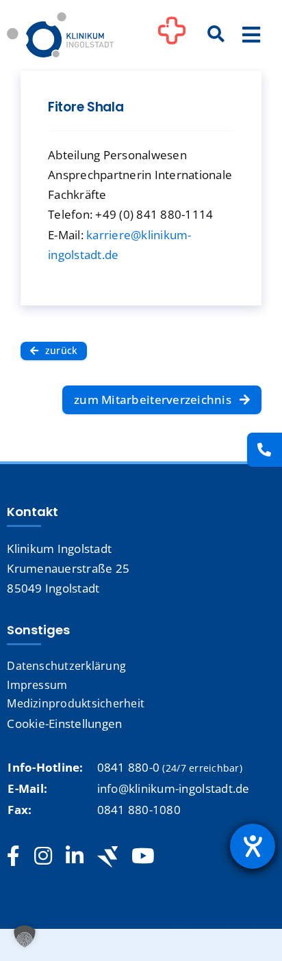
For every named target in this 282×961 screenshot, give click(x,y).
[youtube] (142, 856)
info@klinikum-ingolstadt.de (173, 788)
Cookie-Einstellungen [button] (64, 723)
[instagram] (43, 856)
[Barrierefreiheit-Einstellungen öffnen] (252, 846)
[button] (24, 936)
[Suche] (216, 35)
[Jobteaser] (107, 856)
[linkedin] (75, 856)
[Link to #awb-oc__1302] (171, 37)
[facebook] (13, 856)
